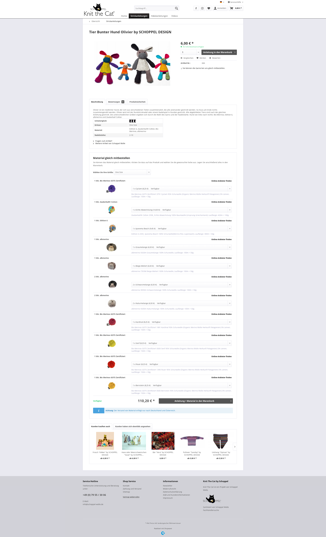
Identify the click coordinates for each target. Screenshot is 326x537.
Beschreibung (97, 102)
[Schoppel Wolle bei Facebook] (196, 8)
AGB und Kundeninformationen (176, 495)
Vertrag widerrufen (131, 497)
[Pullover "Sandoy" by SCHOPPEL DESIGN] (192, 441)
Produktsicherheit (137, 102)
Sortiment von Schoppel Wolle (216, 507)
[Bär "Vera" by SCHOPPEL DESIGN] (163, 441)
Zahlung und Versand (132, 489)
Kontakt (126, 485)
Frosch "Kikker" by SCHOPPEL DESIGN (105, 453)
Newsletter (167, 485)
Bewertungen (115, 102)
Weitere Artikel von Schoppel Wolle (110, 143)
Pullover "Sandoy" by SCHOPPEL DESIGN (192, 453)
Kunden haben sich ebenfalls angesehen (132, 426)
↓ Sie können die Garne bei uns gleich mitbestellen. (203, 68)
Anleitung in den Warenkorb (217, 52)
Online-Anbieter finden (221, 181)
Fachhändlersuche (211, 510)
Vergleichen (188, 58)
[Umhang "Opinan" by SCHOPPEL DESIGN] (221, 441)
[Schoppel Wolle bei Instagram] (202, 8)
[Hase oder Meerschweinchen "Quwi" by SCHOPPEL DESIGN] (134, 441)
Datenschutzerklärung (172, 492)
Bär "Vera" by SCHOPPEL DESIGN (163, 453)
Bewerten (216, 58)
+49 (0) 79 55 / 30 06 (94, 495)
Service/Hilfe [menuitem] (235, 2)
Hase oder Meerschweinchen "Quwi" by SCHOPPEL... (134, 453)
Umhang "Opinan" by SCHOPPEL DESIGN (221, 453)
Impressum (168, 498)
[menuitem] (156, 8)
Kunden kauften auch (100, 426)
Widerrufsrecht (169, 489)
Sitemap (126, 492)
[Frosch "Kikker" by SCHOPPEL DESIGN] (105, 441)
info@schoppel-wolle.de (93, 504)
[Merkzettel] (209, 8)
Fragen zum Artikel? (103, 141)
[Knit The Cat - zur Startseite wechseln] (99, 10)
